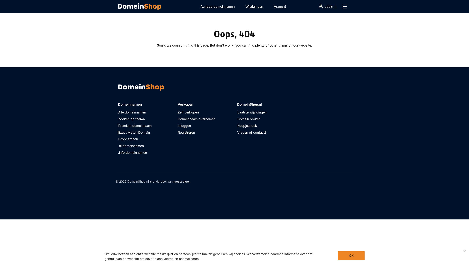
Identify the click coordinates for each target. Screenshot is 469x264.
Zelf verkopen (188, 112)
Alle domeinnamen (132, 112)
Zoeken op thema (131, 119)
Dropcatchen (128, 139)
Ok (351, 255)
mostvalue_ (181, 181)
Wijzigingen (254, 6)
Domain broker (248, 119)
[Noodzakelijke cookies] (464, 251)
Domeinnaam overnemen (196, 119)
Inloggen (184, 126)
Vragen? (280, 6)
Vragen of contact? (251, 132)
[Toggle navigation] (345, 6)
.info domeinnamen (132, 153)
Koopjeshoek (247, 126)
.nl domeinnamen (131, 146)
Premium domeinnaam (135, 126)
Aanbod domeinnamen (217, 6)
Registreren (186, 132)
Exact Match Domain (134, 132)
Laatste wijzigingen (252, 112)
